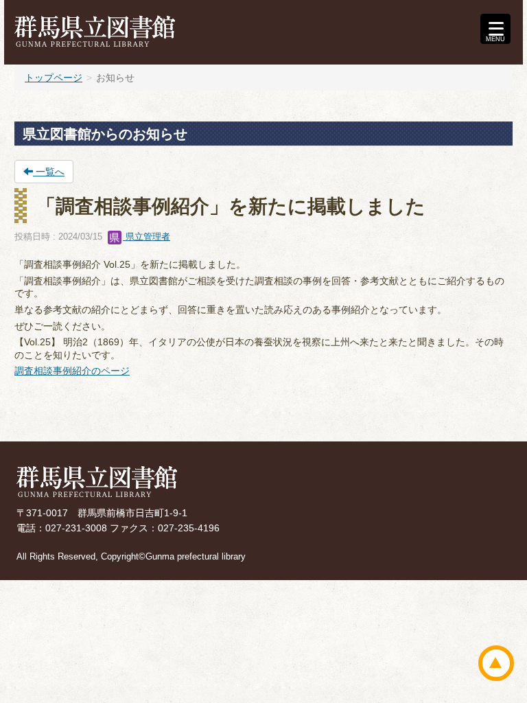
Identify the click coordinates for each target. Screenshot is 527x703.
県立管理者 (146, 236)
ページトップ (496, 663)
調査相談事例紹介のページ (72, 370)
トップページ (53, 77)
